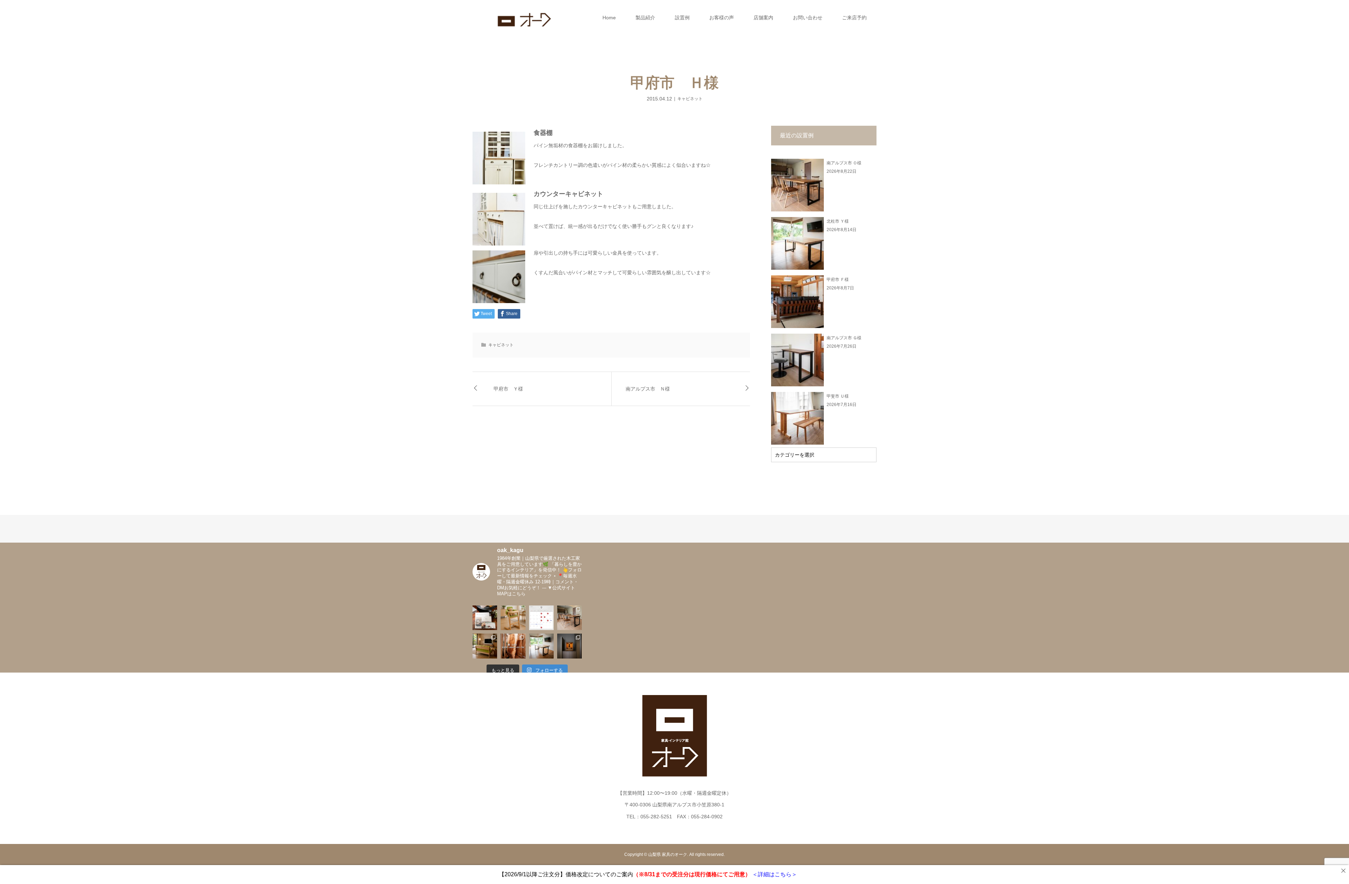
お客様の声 (721, 17)
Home (609, 17)
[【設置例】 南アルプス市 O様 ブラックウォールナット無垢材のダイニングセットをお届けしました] (569, 617)
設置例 (682, 17)
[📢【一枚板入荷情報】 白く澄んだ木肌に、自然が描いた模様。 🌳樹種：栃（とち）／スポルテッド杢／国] (513, 646)
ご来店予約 (854, 17)
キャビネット (690, 98)
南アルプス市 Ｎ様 (648, 388)
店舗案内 (763, 17)
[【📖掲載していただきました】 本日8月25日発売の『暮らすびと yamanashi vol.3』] (485, 617)
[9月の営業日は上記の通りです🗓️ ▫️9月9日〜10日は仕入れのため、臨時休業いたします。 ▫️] (541, 617)
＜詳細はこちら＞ (774, 874)
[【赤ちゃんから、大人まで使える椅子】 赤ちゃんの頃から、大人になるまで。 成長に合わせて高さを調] (513, 617)
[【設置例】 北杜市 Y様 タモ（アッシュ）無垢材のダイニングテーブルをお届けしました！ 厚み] (541, 646)
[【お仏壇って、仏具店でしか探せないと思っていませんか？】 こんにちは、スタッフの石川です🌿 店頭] (569, 646)
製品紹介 (645, 17)
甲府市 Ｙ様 (508, 388)
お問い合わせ (807, 17)
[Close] (1343, 870)
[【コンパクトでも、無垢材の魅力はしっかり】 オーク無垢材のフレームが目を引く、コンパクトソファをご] (485, 646)
